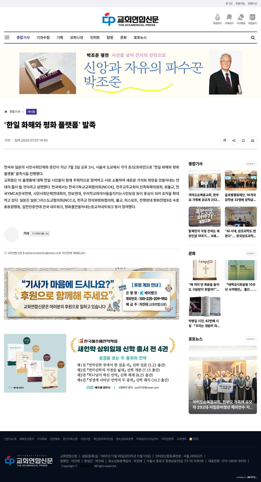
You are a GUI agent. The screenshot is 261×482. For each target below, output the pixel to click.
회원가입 (240, 3)
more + (251, 163)
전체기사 (252, 3)
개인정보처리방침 (103, 439)
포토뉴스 (140, 37)
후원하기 (217, 23)
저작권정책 (167, 439)
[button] (192, 381)
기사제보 (240, 23)
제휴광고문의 (26, 439)
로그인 (229, 3)
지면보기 (252, 23)
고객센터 (181, 439)
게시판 (31, 111)
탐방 (110, 37)
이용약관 (85, 439)
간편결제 (55, 439)
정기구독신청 (70, 439)
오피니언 (76, 37)
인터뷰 (95, 37)
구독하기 (229, 23)
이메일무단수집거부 (147, 439)
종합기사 (23, 37)
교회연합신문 (86, 466)
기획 (60, 37)
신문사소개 (10, 439)
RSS (196, 439)
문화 (123, 37)
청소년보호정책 (124, 439)
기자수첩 (43, 37)
